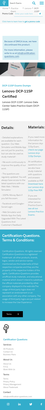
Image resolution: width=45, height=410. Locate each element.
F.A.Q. (5, 366)
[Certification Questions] (4, 3)
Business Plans (9, 354)
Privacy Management (12, 384)
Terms (9, 314)
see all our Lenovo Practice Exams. (36, 211)
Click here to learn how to (21, 21)
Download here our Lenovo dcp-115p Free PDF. (36, 187)
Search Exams (15, 3)
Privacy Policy (9, 381)
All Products (8, 349)
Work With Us (9, 369)
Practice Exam (14, 8)
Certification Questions (15, 339)
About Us (7, 364)
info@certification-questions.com (17, 396)
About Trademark (10, 387)
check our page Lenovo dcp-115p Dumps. (35, 153)
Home (5, 8)
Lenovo (27, 8)
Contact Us (8, 352)
